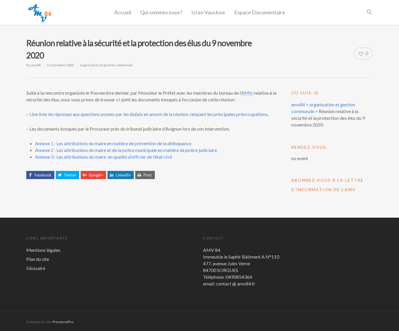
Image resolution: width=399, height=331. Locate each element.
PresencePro (63, 322)
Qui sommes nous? (161, 12)
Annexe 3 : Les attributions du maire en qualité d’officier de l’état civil (103, 157)
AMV (246, 93)
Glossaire (35, 268)
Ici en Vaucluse (208, 12)
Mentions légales (43, 250)
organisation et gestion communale (106, 65)
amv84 (36, 65)
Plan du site (37, 259)
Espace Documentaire (259, 12)
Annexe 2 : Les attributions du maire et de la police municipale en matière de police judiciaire (126, 150)
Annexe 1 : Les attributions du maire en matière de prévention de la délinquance (113, 143)
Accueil (122, 12)
